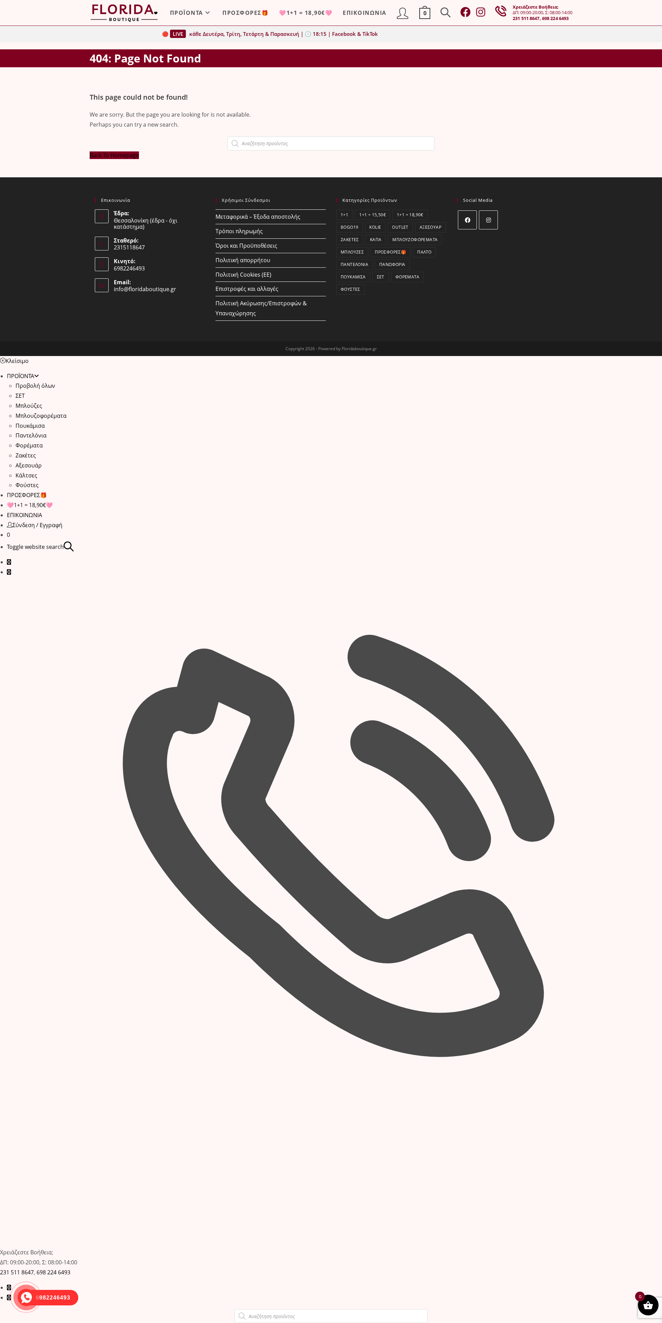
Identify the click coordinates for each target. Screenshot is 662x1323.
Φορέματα (407, 277)
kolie (375, 227)
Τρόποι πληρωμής (239, 231)
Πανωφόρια (392, 264)
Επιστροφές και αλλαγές (246, 289)
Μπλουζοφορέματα (415, 240)
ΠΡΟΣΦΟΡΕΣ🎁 (390, 252)
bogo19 (349, 227)
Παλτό (424, 252)
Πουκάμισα (353, 277)
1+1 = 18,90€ (410, 215)
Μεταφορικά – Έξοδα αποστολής (257, 216)
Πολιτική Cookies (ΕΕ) (243, 274)
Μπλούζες (352, 252)
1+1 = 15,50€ (372, 215)
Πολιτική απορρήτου (242, 260)
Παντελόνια (354, 264)
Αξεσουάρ (430, 227)
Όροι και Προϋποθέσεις (246, 245)
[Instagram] (488, 219)
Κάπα (376, 240)
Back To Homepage (114, 155)
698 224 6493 (555, 18)
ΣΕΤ (380, 277)
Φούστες (350, 289)
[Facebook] (467, 219)
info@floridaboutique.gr (145, 289)
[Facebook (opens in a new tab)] (465, 12)
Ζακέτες (350, 240)
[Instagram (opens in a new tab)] (480, 12)
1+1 (344, 215)
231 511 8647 (526, 18)
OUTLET (400, 227)
